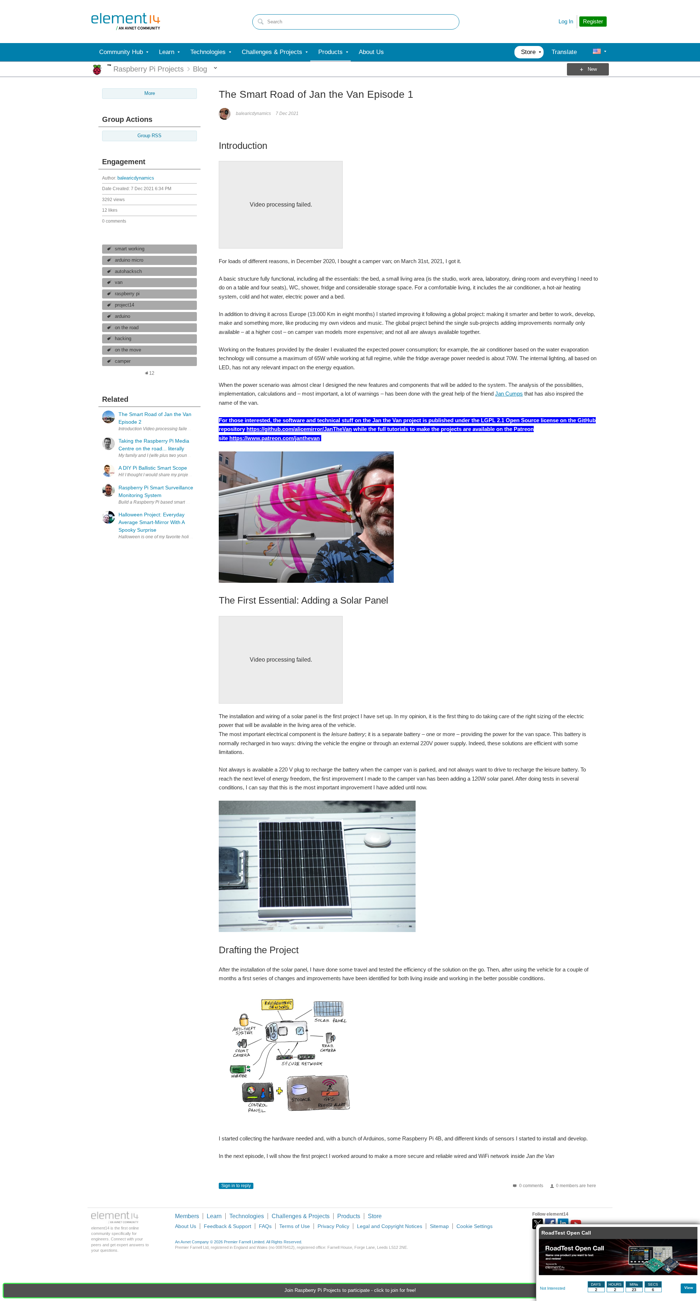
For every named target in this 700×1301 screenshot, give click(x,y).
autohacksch (128, 271)
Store (375, 1216)
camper (123, 361)
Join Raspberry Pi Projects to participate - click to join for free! (350, 1290)
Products (348, 1216)
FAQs (265, 1226)
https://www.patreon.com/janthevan (274, 438)
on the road (127, 327)
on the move (128, 350)
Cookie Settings (474, 1226)
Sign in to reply (236, 1185)
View (688, 1288)
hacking (123, 338)
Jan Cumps (509, 393)
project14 (124, 305)
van (118, 282)
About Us (185, 1226)
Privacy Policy (333, 1226)
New (592, 69)
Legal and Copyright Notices (389, 1226)
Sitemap (439, 1226)
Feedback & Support (227, 1226)
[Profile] (597, 52)
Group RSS (149, 135)
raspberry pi (127, 293)
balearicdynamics (135, 178)
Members (187, 1216)
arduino (122, 316)
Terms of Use (294, 1226)
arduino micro (129, 260)
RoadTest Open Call (566, 1233)
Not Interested (552, 1288)
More (109, 65)
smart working (129, 248)
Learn (214, 1216)
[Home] (125, 21)
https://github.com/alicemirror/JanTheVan (299, 429)
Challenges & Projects (301, 1216)
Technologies (246, 1216)
